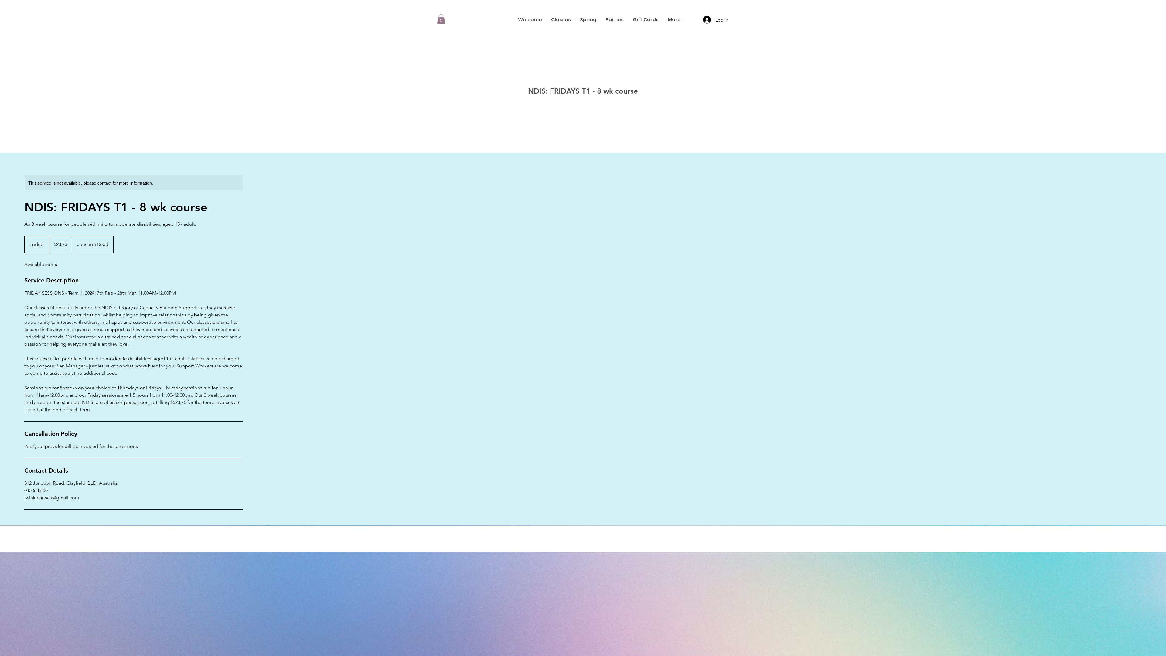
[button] (441, 19)
